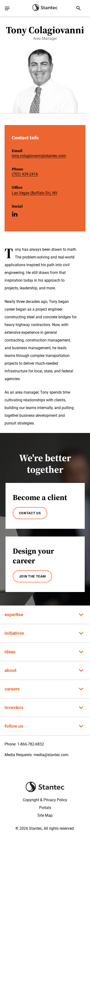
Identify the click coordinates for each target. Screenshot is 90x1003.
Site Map (45, 815)
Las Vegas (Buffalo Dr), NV (34, 193)
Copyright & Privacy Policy (45, 800)
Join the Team (32, 576)
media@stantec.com (51, 754)
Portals (45, 807)
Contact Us (30, 513)
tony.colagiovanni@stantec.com (39, 155)
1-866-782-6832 (30, 744)
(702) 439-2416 (25, 174)
